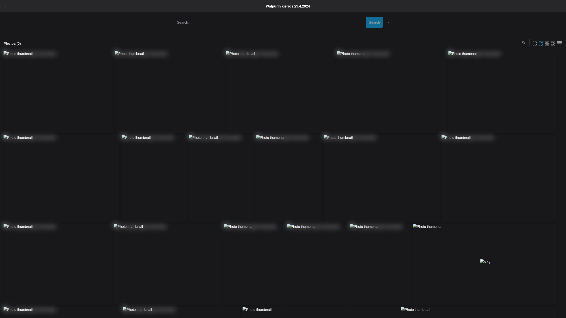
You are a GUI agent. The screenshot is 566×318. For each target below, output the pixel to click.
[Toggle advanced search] (389, 22)
